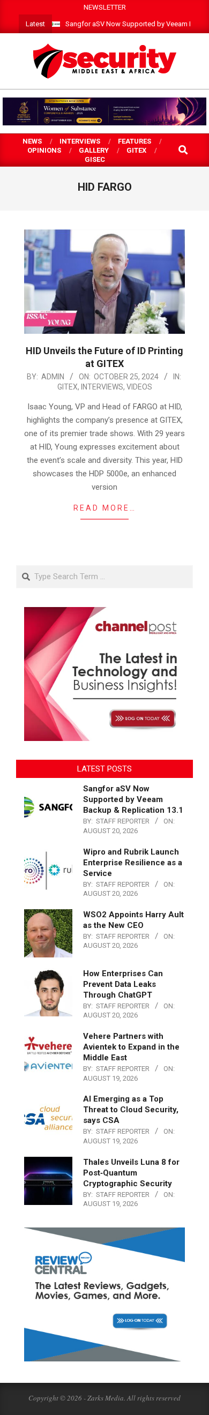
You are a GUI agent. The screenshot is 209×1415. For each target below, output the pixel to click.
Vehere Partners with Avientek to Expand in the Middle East (131, 1046)
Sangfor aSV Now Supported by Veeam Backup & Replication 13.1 (133, 799)
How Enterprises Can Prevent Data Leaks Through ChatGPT (123, 984)
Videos (139, 387)
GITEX (67, 387)
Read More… (104, 508)
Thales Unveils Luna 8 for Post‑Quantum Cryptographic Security (131, 1172)
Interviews (102, 387)
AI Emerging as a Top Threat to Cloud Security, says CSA (130, 1109)
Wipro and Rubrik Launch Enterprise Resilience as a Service (132, 862)
